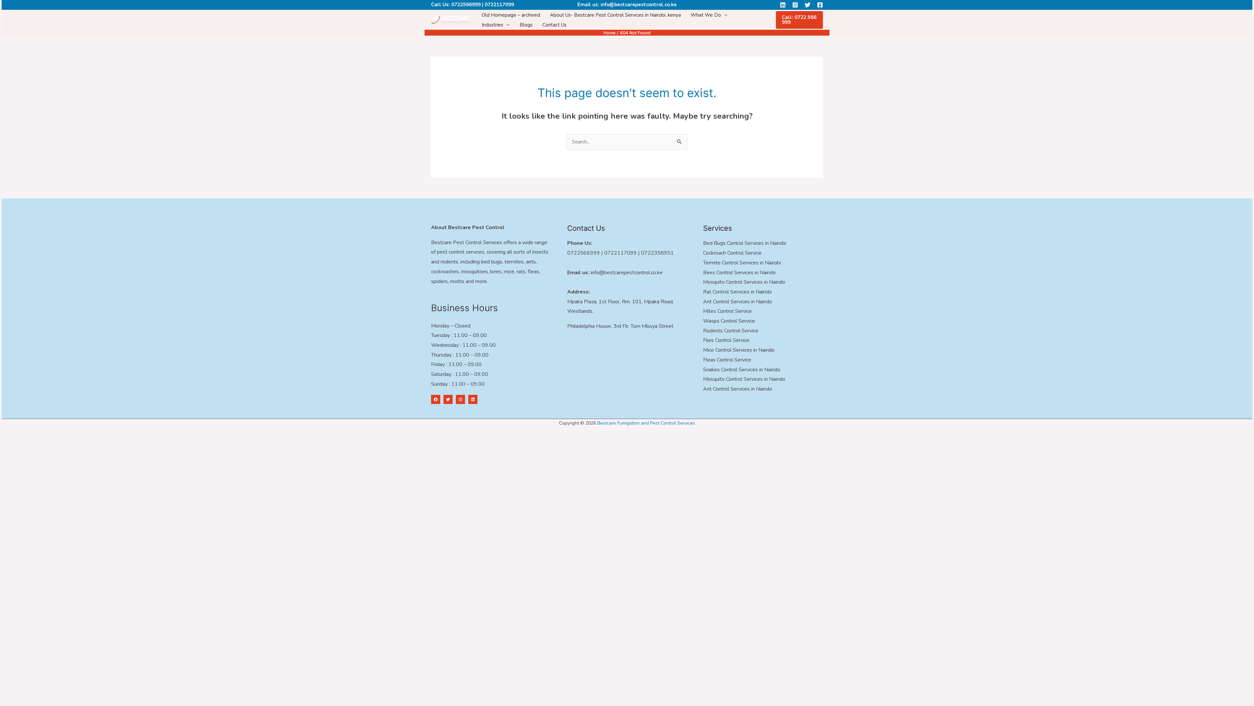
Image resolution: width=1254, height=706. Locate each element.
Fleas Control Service (727, 359)
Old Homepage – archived (511, 15)
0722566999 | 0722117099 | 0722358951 (620, 253)
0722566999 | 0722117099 (482, 4)
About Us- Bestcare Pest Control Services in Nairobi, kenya (615, 15)
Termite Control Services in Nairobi (742, 262)
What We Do (706, 15)
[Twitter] (808, 5)
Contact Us (554, 25)
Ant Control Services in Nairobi (737, 301)
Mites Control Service (727, 311)
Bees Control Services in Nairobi (739, 272)
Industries (492, 25)
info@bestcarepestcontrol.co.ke (639, 4)
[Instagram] (795, 5)
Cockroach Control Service (732, 253)
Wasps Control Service (729, 321)
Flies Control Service (726, 340)
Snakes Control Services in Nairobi (741, 369)
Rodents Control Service (730, 330)
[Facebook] (820, 5)
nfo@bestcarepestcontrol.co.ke (627, 272)
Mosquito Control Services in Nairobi (744, 282)
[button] (799, 20)
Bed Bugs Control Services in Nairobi (744, 243)
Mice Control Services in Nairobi (738, 350)
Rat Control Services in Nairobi (737, 291)
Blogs (526, 25)
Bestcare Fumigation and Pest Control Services (646, 423)
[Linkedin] (783, 5)
